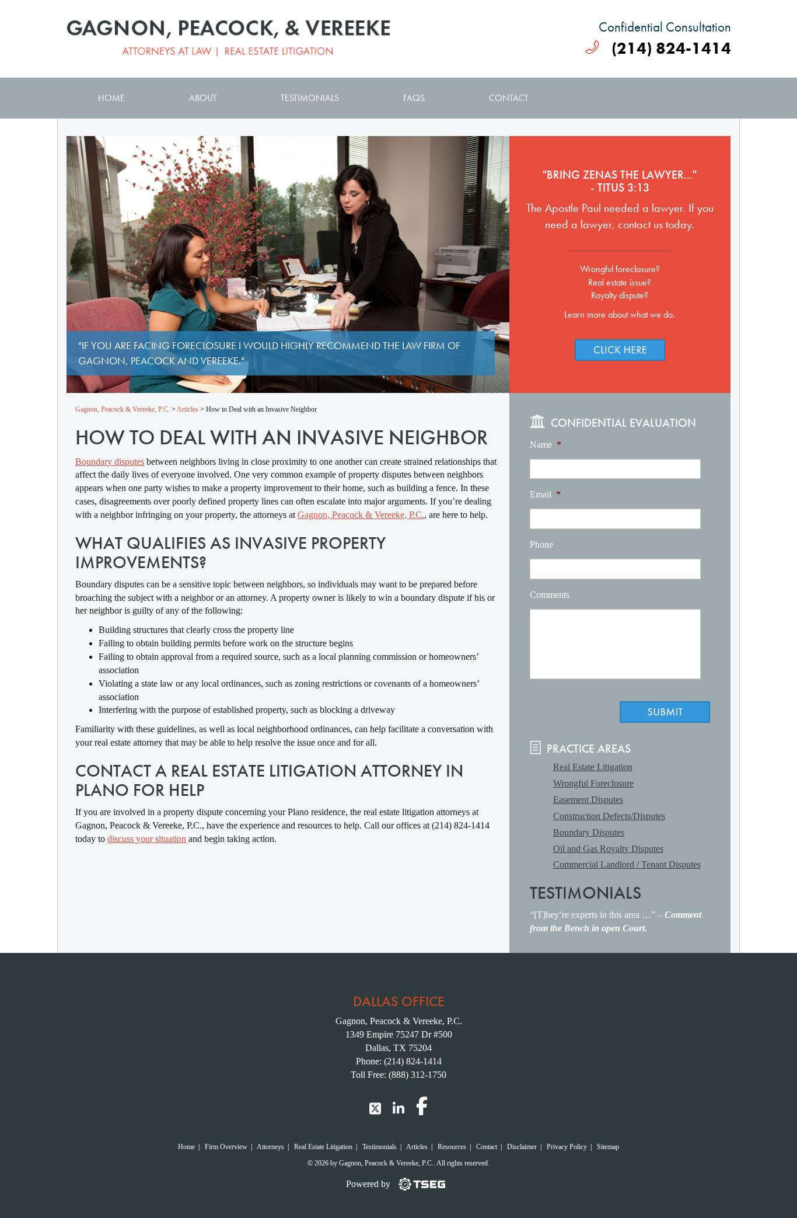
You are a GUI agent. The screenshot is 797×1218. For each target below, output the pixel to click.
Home (111, 98)
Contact (509, 98)
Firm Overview (226, 1147)
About (203, 98)
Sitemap (608, 1147)
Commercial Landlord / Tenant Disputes (627, 864)
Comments (549, 595)
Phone (541, 544)
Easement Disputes (588, 800)
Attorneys (270, 1147)
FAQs (414, 98)
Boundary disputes (109, 462)
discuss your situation (146, 839)
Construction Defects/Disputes (609, 816)
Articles (417, 1147)
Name (545, 445)
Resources (452, 1147)
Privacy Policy (567, 1147)
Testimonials (310, 98)
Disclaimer (522, 1147)
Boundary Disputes (588, 832)
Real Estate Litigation (592, 767)
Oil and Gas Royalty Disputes (608, 849)
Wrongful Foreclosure (593, 783)
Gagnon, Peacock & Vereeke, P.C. (361, 515)
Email (545, 494)
